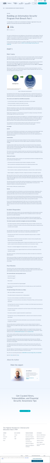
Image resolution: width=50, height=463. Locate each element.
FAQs (15, 436)
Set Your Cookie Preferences (37, 458)
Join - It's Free (40, 0)
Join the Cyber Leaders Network (41, 445)
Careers (4, 438)
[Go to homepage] (4, 3)
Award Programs (40, 442)
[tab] (9, 3)
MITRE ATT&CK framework (20, 331)
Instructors (5, 436)
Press (4, 440)
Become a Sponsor (40, 438)
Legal (15, 438)
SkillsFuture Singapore (30, 443)
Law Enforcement (29, 441)
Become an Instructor (41, 436)
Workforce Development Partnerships (30, 439)
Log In (36, 0)
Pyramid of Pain (30, 331)
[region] (25, 459)
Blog (4, 8)
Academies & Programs (30, 436)
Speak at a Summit (40, 440)
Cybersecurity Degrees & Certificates (30, 446)
